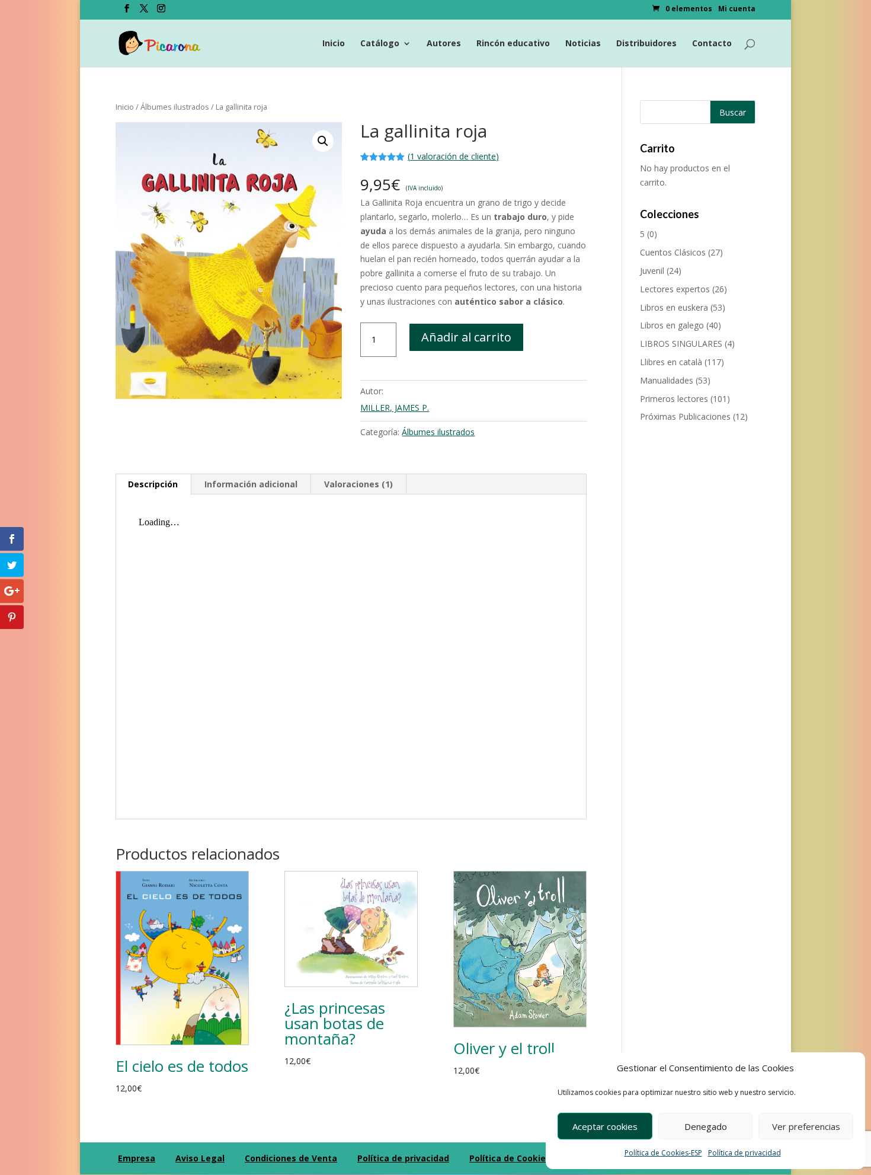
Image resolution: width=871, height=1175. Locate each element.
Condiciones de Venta (291, 1158)
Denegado (705, 1126)
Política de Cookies (509, 1158)
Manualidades (666, 380)
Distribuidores (646, 44)
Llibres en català (671, 362)
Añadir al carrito (466, 337)
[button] (323, 141)
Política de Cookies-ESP (663, 1153)
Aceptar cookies (605, 1126)
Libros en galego (672, 325)
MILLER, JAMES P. (394, 407)
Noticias (583, 44)
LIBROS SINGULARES (681, 343)
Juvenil (652, 270)
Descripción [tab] (153, 484)
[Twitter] (144, 12)
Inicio (333, 44)
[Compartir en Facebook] (12, 539)
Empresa (136, 1158)
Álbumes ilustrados (174, 106)
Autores (444, 44)
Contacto (712, 44)
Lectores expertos (675, 289)
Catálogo (379, 44)
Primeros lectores (674, 398)
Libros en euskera (674, 307)
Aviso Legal (200, 1158)
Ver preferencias (806, 1126)
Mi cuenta (736, 9)
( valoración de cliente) (453, 156)
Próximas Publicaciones (685, 416)
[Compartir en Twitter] (12, 565)
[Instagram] (161, 12)
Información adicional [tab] (250, 484)
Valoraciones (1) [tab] (358, 484)
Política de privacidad (744, 1153)
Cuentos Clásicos (673, 252)
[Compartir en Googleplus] (12, 591)
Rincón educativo (513, 44)
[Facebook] (127, 12)
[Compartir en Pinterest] (12, 617)
